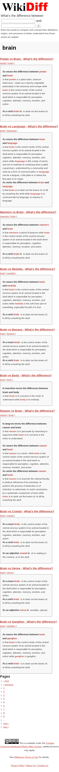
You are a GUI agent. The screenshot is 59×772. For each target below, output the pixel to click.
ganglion (11, 626)
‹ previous (8, 684)
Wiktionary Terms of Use (26, 757)
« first (6, 681)
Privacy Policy (18, 765)
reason (3, 415)
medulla (11, 273)
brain (10, 63)
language (11, 130)
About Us (30, 765)
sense (10, 572)
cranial (10, 515)
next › (6, 723)
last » (6, 727)
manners (4, 216)
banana (10, 333)
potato (3, 63)
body (9, 379)
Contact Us (42, 765)
